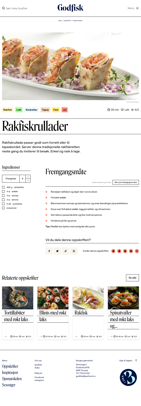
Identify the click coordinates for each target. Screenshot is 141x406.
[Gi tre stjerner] (125, 251)
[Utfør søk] (3, 8)
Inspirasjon (10, 372)
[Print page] (74, 251)
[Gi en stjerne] (113, 251)
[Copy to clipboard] (65, 251)
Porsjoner (11, 178)
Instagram (39, 380)
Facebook (39, 377)
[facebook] (49, 251)
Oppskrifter (67, 20)
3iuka (37, 368)
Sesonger (8, 384)
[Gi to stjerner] (119, 251)
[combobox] (23, 8)
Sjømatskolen (12, 378)
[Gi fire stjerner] (131, 251)
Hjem (60, 20)
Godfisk (38, 365)
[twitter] (57, 251)
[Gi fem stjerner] (137, 251)
